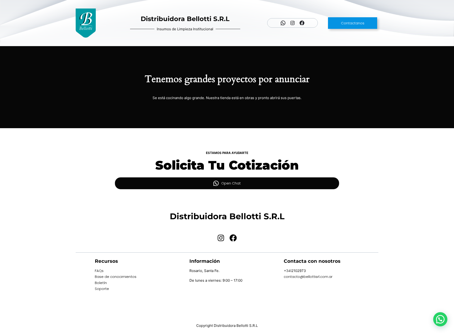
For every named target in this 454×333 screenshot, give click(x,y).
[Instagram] (292, 23)
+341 (287, 270)
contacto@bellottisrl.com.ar (308, 276)
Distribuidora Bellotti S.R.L (185, 19)
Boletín (101, 282)
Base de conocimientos (115, 276)
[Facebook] (302, 23)
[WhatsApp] (283, 23)
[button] (440, 319)
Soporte (102, 288)
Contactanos (352, 23)
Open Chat (231, 183)
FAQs (99, 270)
